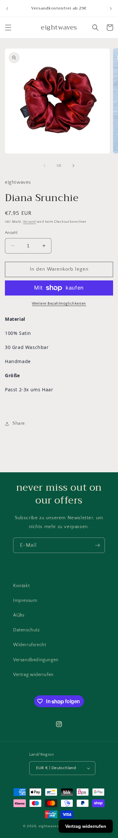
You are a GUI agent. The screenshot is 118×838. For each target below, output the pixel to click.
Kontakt (21, 585)
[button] (8, 27)
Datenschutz (26, 630)
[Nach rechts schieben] (73, 165)
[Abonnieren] (97, 545)
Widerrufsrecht (29, 644)
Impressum (25, 600)
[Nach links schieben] (44, 165)
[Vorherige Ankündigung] (7, 8)
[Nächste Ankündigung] (111, 8)
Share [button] (18, 423)
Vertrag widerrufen (33, 674)
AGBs (18, 615)
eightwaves (49, 826)
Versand (29, 222)
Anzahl (11, 232)
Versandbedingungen (36, 660)
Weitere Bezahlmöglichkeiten (59, 303)
